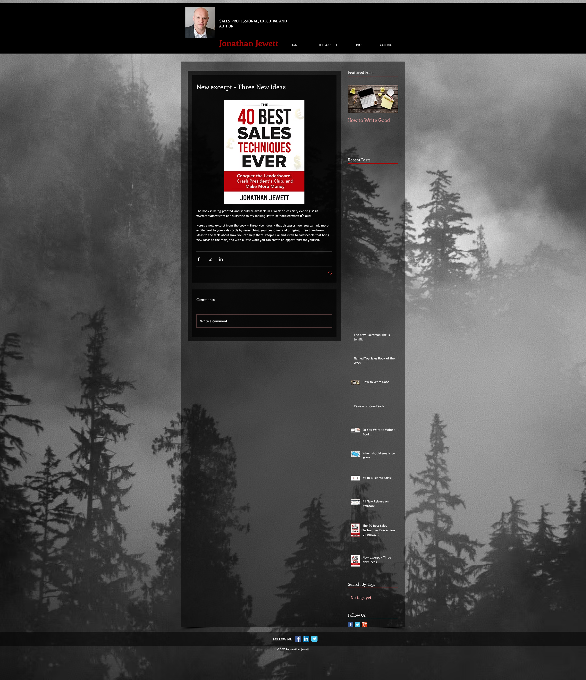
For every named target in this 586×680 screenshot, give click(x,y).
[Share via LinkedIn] (221, 259)
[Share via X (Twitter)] (210, 259)
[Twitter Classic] (357, 624)
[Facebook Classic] (350, 624)
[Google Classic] (364, 624)
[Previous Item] (355, 99)
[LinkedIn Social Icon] (306, 639)
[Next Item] (391, 99)
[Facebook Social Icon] (298, 639)
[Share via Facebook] (198, 259)
